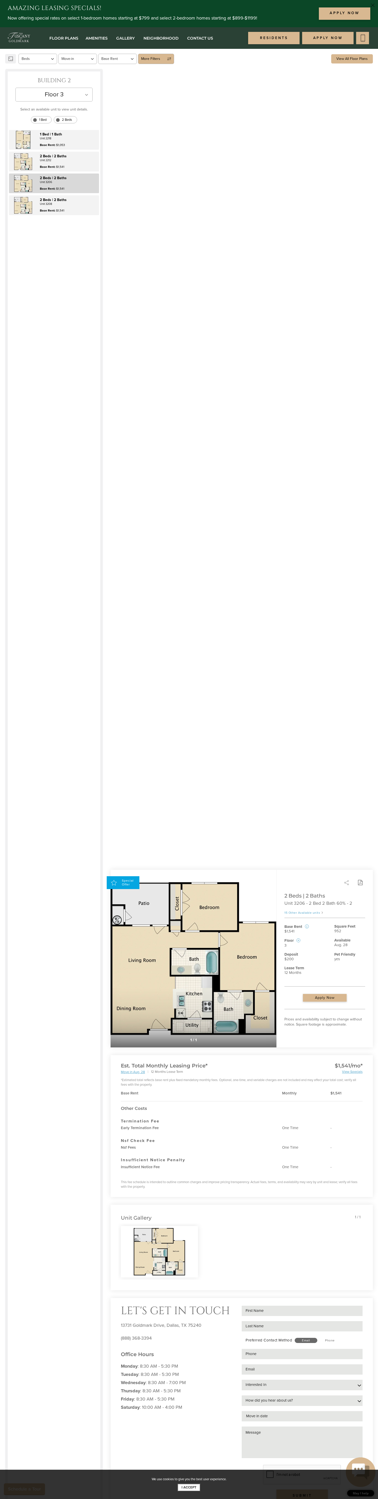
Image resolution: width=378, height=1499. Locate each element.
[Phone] (362, 38)
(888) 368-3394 (136, 1338)
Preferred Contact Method (269, 1340)
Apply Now (325, 997)
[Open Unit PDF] (360, 883)
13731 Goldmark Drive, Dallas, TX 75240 (161, 1325)
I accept (189, 1487)
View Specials (352, 1072)
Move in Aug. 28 (133, 1072)
